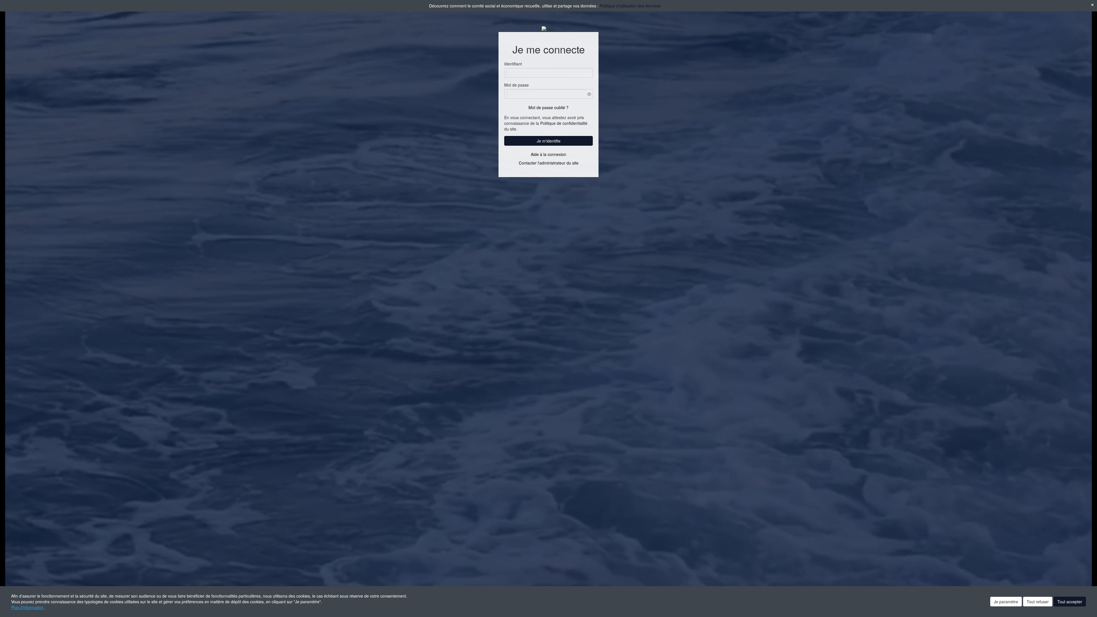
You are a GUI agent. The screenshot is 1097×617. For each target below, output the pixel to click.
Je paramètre (1006, 601)
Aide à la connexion (548, 154)
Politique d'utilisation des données (630, 6)
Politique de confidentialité (563, 123)
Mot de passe (516, 85)
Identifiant (513, 64)
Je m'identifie (548, 141)
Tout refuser (1038, 601)
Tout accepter (1069, 601)
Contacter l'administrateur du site (548, 163)
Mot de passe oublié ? (548, 107)
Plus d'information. (28, 607)
